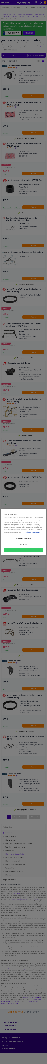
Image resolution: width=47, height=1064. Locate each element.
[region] (23, 532)
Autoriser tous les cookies (23, 550)
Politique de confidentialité (32, 532)
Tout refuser (23, 544)
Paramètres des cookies (23, 538)
